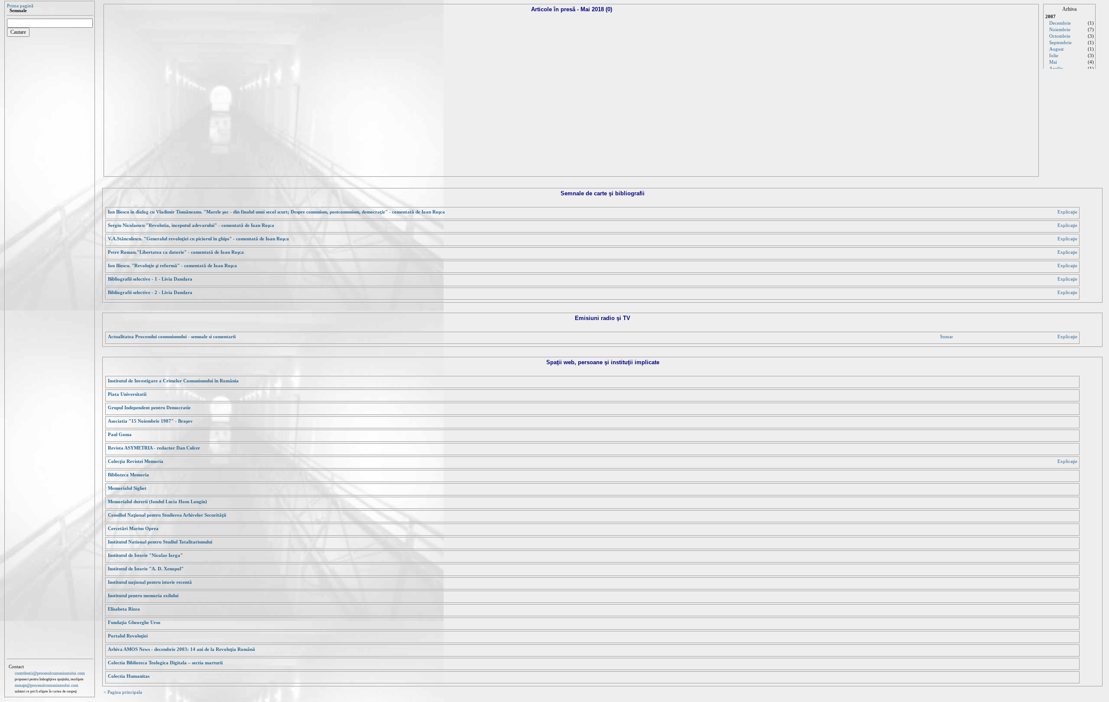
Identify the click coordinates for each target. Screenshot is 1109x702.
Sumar (946, 336)
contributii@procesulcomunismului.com (50, 673)
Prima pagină (20, 5)
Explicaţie (1067, 212)
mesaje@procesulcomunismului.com (46, 685)
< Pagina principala (123, 692)
